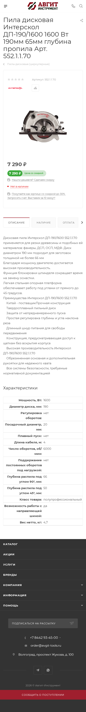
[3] (15, 79)
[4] (19, 79)
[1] (8, 79)
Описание (16, 222)
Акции (9, 554)
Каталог (10, 544)
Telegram (38, 670)
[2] (12, 79)
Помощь (10, 605)
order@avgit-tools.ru (46, 645)
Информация (15, 595)
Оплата (69, 222)
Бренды (10, 574)
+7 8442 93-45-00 (44, 637)
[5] (22, 79)
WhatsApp (48, 670)
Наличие (44, 222)
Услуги (9, 564)
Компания (12, 585)
